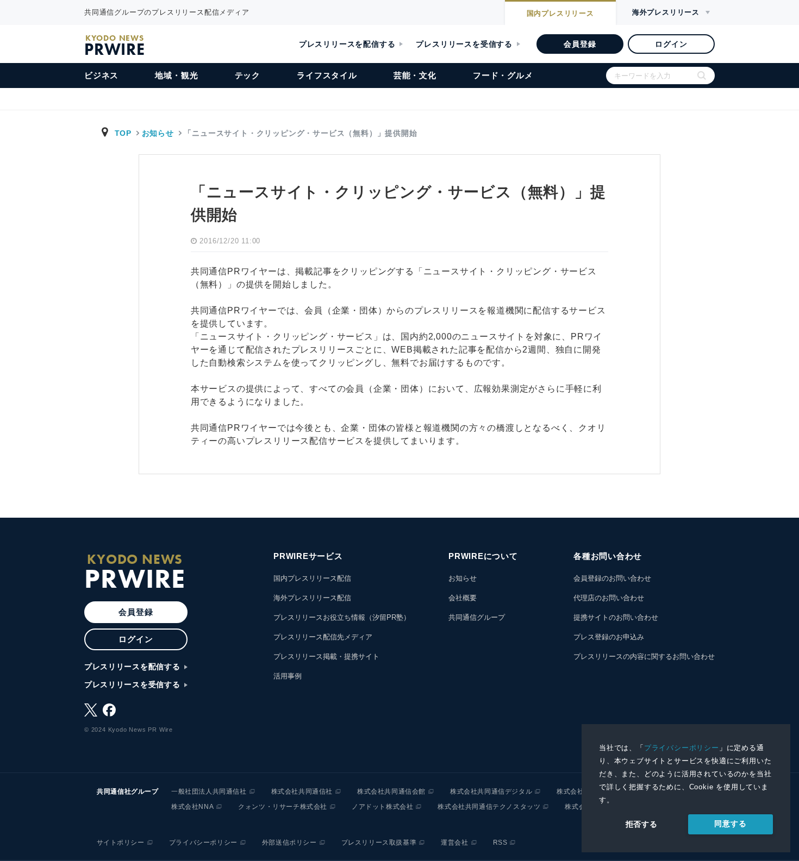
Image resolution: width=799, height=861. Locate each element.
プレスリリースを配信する (347, 44)
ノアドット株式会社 (382, 806)
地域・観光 (176, 75)
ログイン (671, 44)
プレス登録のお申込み (608, 637)
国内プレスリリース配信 (312, 578)
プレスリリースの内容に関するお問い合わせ (644, 656)
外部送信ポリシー (289, 842)
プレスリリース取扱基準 (379, 842)
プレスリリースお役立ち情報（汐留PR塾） (341, 617)
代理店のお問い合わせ (608, 598)
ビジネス (101, 75)
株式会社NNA (192, 806)
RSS (500, 842)
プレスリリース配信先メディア (322, 637)
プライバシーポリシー (681, 748)
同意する (730, 823)
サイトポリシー (121, 842)
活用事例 (287, 676)
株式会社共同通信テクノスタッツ (489, 806)
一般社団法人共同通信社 (209, 791)
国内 (560, 13)
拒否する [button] (642, 824)
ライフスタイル (327, 75)
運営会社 (454, 842)
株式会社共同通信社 (302, 791)
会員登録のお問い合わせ (612, 578)
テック (247, 75)
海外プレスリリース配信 (312, 598)
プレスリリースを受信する (464, 44)
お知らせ (158, 133)
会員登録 (580, 44)
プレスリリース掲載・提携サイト (326, 656)
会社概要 (462, 598)
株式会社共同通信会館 (391, 791)
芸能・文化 (415, 75)
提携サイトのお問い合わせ (615, 617)
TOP (123, 133)
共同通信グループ (476, 617)
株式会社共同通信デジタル (491, 791)
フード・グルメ (503, 75)
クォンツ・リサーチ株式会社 (282, 806)
